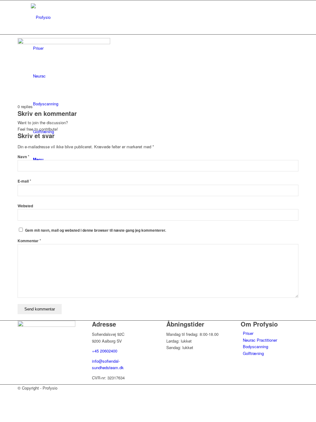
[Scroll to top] (1, 395)
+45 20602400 (104, 351)
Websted (25, 206)
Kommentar (29, 240)
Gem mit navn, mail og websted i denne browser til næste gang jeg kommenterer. (95, 230)
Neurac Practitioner (260, 340)
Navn (23, 156)
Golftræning (253, 353)
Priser (248, 333)
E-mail (24, 181)
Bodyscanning (255, 346)
